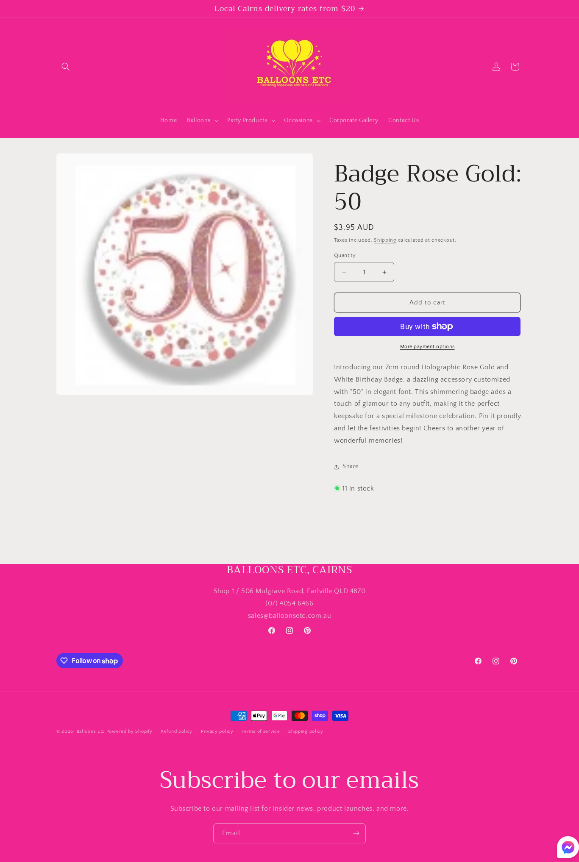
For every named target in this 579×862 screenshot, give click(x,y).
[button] (65, 66)
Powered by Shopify (129, 731)
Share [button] (350, 466)
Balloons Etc (91, 731)
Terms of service (261, 731)
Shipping (385, 240)
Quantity (345, 255)
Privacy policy (217, 731)
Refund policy (176, 731)
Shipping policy (305, 731)
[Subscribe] (356, 833)
